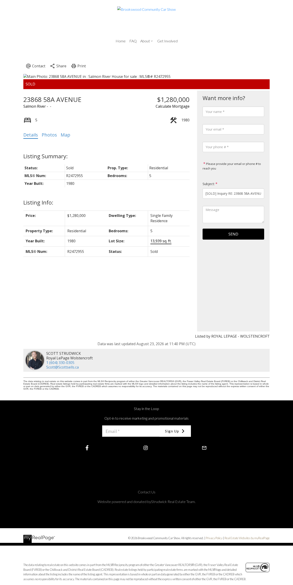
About (145, 41)
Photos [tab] (49, 135)
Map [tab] (65, 135)
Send (233, 234)
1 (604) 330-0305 (60, 362)
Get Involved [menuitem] (167, 41)
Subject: (209, 184)
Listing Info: (38, 202)
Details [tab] (30, 135)
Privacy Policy (214, 538)
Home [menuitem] (121, 41)
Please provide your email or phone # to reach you (232, 166)
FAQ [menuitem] (133, 41)
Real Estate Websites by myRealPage (247, 538)
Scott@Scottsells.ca (62, 367)
